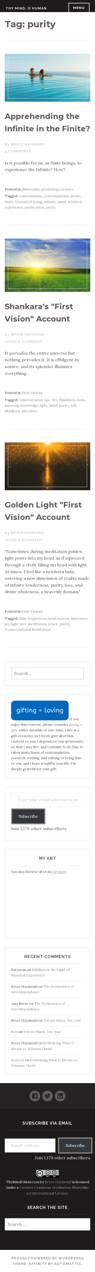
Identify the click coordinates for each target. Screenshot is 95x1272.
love (23, 624)
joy (7, 624)
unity (33, 411)
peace (53, 624)
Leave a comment (24, 342)
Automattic (68, 1264)
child (22, 618)
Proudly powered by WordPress (47, 1258)
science (67, 189)
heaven (63, 618)
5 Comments (18, 151)
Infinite (50, 202)
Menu (79, 8)
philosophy (30, 189)
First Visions (32, 393)
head (52, 618)
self (73, 405)
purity (51, 207)
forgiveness (37, 618)
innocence (79, 618)
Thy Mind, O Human (26, 8)
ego (47, 400)
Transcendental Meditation (27, 629)
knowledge (29, 405)
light (43, 405)
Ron (14, 1032)
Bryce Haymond (28, 144)
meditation (37, 624)
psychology (50, 189)
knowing (12, 405)
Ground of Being (28, 202)
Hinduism (67, 400)
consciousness (30, 196)
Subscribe (28, 816)
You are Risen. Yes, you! (62, 1020)
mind (62, 202)
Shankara (12, 411)
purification (34, 207)
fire (54, 400)
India (81, 400)
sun (24, 411)
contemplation (56, 196)
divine (75, 196)
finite (9, 202)
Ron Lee (17, 1060)
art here (59, 872)
